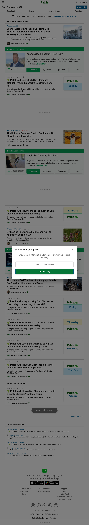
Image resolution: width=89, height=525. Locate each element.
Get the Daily (44, 271)
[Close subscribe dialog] (72, 249)
